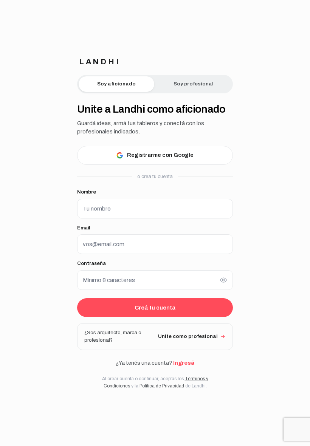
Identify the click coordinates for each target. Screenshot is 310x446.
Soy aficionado (116, 84)
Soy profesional (194, 84)
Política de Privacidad (162, 386)
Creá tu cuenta (155, 308)
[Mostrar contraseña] (223, 280)
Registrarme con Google (160, 155)
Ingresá (183, 363)
